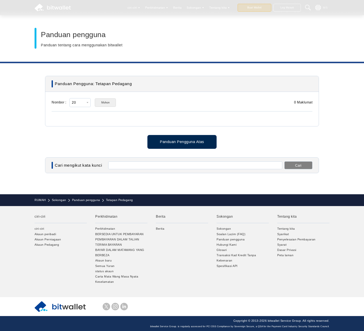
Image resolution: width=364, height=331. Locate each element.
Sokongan (194, 7)
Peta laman (285, 255)
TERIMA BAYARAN (108, 244)
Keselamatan (104, 281)
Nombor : (59, 102)
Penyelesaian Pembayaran (296, 239)
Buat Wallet (254, 7)
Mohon (105, 102)
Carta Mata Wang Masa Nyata (116, 276)
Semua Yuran (105, 266)
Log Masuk (287, 7)
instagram (115, 306)
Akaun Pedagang (47, 244)
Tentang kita (218, 7)
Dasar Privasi (286, 250)
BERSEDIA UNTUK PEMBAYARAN (119, 234)
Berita (177, 7)
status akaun (104, 271)
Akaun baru (103, 260)
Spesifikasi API (227, 266)
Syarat (281, 244)
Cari (298, 165)
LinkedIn (124, 306)
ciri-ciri (132, 7)
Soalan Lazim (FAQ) (231, 234)
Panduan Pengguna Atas (182, 142)
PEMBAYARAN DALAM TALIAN (117, 239)
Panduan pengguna (231, 239)
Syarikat (283, 234)
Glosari (222, 250)
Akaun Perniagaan (48, 239)
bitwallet (53, 7)
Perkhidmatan (155, 7)
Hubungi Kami (227, 244)
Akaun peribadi (45, 234)
